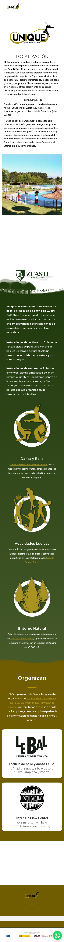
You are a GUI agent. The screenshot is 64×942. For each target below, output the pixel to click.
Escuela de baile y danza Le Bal (32, 764)
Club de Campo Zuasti (21, 638)
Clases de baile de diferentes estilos (28, 464)
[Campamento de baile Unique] (32, 242)
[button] (57, 935)
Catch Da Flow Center (32, 818)
